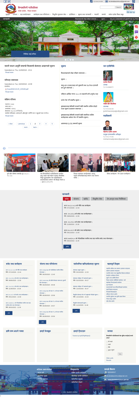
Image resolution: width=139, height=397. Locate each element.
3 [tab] (70, 60)
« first (10, 124)
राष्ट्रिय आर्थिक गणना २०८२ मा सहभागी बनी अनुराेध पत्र (79, 94)
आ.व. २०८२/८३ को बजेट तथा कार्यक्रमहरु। (78, 214)
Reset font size (131, 12)
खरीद (86, 199)
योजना (76, 199)
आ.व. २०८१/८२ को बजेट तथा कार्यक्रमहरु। (78, 222)
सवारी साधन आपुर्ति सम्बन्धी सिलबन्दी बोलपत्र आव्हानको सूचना (30, 66)
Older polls (109, 358)
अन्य (67, 247)
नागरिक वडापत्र (43, 379)
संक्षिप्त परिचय (10, 99)
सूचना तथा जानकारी (84, 14)
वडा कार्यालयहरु (25, 14)
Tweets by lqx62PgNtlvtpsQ (81, 335)
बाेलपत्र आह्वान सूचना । (79, 270)
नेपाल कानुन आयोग (111, 299)
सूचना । (97, 19)
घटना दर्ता (41, 373)
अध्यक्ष (105, 85)
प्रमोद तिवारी (107, 82)
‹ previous (21, 124)
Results (108, 360)
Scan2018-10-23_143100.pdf (17, 89)
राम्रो (109, 344)
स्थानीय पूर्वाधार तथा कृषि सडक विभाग (115, 296)
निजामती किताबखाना (111, 292)
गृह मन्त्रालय (109, 285)
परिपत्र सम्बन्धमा (11, 80)
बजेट (66, 199)
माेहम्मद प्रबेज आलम (110, 132)
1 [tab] (65, 60)
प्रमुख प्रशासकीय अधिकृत (112, 134)
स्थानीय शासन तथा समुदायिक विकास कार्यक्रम (118, 273)
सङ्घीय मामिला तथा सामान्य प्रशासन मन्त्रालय (118, 268)
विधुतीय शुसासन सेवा (59, 14)
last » (35, 127)
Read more (9, 72)
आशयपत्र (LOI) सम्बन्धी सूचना (71, 123)
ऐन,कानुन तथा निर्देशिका (116, 199)
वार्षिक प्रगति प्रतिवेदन (78, 373)
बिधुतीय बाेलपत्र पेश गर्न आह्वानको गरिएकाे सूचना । (86, 294)
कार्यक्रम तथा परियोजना (41, 14)
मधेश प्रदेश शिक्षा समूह (116, 14)
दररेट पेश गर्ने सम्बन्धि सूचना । (71, 100)
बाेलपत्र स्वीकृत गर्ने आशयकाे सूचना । (83, 278)
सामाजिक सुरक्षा (42, 376)
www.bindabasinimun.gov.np (118, 379)
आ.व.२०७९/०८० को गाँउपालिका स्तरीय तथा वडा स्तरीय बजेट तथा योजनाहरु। (88, 239)
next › (26, 127)
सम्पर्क (104, 14)
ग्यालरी (96, 14)
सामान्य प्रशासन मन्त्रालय (112, 271)
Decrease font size (134, 12)
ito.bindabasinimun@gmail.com (117, 376)
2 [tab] (68, 60)
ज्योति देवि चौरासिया (109, 104)
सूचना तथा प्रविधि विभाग (112, 278)
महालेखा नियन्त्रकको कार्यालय (113, 282)
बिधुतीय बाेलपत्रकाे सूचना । (80, 303)
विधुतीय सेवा (97, 199)
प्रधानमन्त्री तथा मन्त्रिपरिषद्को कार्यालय (116, 287)
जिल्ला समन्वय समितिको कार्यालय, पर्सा (116, 280)
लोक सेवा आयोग (110, 301)
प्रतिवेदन (72, 14)
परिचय (15, 14)
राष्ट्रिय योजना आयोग (111, 294)
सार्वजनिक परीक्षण (76, 382)
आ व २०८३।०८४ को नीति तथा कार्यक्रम (77, 206)
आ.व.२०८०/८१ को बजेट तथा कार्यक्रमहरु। (78, 230)
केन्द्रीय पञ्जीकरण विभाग (112, 275)
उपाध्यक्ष (105, 106)
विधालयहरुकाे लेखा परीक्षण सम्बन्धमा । (80, 19)
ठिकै (109, 347)
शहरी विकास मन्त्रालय (112, 289)
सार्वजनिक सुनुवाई (76, 379)
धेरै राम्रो (110, 341)
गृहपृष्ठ (8, 14)
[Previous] (2, 48)
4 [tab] (73, 60)
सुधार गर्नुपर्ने (111, 350)
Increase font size (128, 11)
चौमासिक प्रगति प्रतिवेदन (79, 376)
